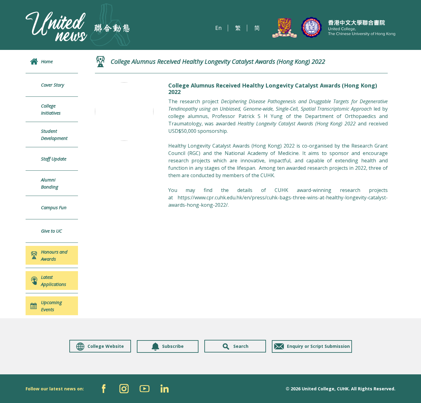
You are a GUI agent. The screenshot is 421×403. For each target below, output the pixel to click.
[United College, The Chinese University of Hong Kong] (333, 28)
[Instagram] (124, 389)
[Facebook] (104, 389)
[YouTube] (144, 389)
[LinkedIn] (165, 389)
